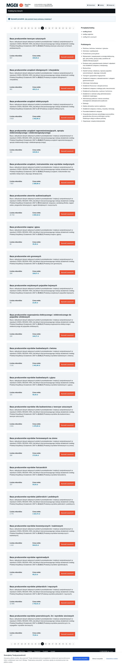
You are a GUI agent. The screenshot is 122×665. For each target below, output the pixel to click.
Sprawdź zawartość (67, 57)
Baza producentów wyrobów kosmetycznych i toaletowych (36, 526)
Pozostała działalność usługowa (92, 111)
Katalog (101, 5)
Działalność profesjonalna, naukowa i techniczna (97, 91)
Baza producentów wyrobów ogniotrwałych (29, 557)
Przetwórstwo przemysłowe (91, 53)
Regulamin (37, 651)
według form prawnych (90, 37)
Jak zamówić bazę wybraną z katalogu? (38, 19)
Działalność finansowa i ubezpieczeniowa (95, 86)
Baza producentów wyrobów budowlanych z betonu (33, 348)
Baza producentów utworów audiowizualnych (30, 196)
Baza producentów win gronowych (25, 256)
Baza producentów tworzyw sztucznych (28, 39)
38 (56, 28)
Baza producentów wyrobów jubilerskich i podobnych (34, 497)
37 (52, 28)
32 (35, 28)
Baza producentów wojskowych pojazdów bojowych (33, 285)
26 (15, 28)
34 (42, 28)
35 (46, 28)
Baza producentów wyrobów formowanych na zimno (33, 438)
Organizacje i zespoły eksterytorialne (94, 121)
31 (32, 28)
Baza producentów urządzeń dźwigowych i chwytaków (34, 70)
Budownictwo (87, 68)
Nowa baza (92, 5)
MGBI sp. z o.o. (108, 651)
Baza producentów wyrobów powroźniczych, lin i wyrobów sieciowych (42, 616)
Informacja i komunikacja (90, 83)
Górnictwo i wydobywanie (90, 51)
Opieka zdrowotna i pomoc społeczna (94, 106)
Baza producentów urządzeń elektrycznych (29, 101)
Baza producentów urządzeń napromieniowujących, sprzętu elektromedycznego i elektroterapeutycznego (37, 132)
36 (49, 28)
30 (28, 28)
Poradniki (45, 651)
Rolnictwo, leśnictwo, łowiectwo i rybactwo (95, 48)
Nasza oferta (12, 651)
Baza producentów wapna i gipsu (25, 227)
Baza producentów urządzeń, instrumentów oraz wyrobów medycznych (42, 164)
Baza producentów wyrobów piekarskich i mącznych (33, 587)
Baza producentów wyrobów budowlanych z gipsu (32, 378)
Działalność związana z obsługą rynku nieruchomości (99, 88)
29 (25, 28)
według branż (87, 31)
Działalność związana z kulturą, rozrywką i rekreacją (98, 109)
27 (18, 28)
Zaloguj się (111, 5)
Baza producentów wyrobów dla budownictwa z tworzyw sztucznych (41, 407)
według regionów (88, 34)
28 (21, 28)
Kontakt (53, 651)
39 (59, 28)
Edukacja (85, 103)
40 (63, 28)
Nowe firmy (22, 651)
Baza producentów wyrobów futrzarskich (28, 467)
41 (66, 28)
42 (70, 28)
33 (39, 28)
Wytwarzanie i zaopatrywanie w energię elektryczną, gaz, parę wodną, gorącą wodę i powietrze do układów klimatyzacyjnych (98, 58)
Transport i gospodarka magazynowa (94, 75)
